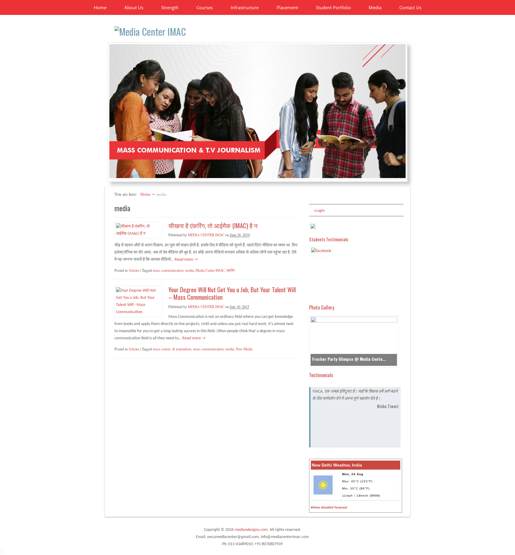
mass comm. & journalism (172, 348)
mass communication (168, 270)
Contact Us (410, 7)
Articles (133, 270)
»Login (319, 211)
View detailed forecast (330, 507)
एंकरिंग (231, 270)
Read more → (186, 259)
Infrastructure (245, 7)
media (189, 270)
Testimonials (321, 375)
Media (375, 7)
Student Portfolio (333, 7)
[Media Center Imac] (150, 31)
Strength (170, 7)
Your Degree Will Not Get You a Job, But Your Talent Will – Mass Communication (232, 293)
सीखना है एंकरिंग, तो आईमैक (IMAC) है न (213, 225)
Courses (204, 7)
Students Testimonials (328, 239)
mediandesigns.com (251, 530)
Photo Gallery (321, 307)
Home (100, 7)
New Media (244, 348)
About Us (133, 7)
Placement (287, 7)
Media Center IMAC (210, 270)
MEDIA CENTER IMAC (206, 234)
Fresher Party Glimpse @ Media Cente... (349, 359)
